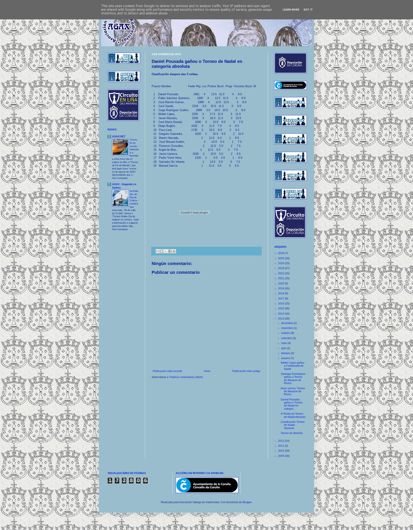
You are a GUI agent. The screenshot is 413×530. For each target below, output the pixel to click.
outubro (286, 333)
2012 (281, 440)
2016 (281, 303)
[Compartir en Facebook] (170, 251)
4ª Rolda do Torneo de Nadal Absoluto (293, 415)
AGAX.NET (118, 136)
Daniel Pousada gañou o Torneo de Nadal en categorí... (291, 404)
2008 (281, 455)
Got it (308, 9)
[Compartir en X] (166, 251)
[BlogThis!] (162, 251)
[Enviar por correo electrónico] (158, 251)
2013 (281, 318)
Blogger (247, 502)
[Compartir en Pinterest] (174, 251)
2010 (281, 450)
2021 (281, 278)
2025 (281, 258)
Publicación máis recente (167, 371)
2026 (281, 253)
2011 (281, 445)
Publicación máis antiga (246, 371)
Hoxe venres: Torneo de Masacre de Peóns (293, 391)
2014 (281, 313)
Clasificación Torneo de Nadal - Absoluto (293, 425)
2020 (281, 283)
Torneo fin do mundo (134, 142)
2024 (281, 263)
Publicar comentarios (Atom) (186, 377)
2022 (281, 273)
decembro (287, 323)
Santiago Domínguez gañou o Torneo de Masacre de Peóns (293, 378)
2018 (281, 293)
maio (284, 343)
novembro (287, 328)
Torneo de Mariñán (292, 433)
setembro (287, 338)
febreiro (286, 353)
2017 (281, 298)
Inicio (207, 371)
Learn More (291, 9)
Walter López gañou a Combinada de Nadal (292, 365)
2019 (281, 288)
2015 (281, 308)
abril (284, 348)
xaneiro (286, 358)
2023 (281, 268)
